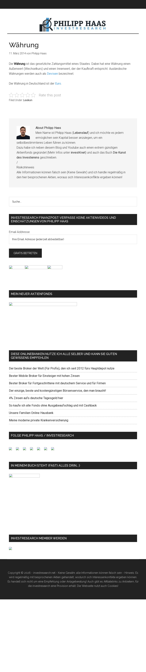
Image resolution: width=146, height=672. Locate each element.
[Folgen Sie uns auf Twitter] (19, 450)
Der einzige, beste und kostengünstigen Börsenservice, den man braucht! (57, 390)
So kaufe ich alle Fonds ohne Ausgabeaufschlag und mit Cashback (53, 405)
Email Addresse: (19, 232)
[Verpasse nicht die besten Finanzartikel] (54, 450)
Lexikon (27, 100)
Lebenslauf (80, 133)
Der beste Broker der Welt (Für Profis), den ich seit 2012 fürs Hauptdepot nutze (61, 368)
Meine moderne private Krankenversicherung (38, 420)
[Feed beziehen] (33, 450)
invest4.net (78, 152)
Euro (58, 83)
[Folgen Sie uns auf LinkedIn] (26, 450)
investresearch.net (73, 24)
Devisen (52, 73)
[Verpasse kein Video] (40, 450)
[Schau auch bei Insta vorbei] (47, 450)
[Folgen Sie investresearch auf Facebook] (12, 450)
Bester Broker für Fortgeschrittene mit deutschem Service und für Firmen (57, 383)
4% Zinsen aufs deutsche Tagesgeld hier (36, 398)
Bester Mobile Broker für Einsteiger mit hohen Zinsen (44, 376)
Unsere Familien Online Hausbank (31, 413)
